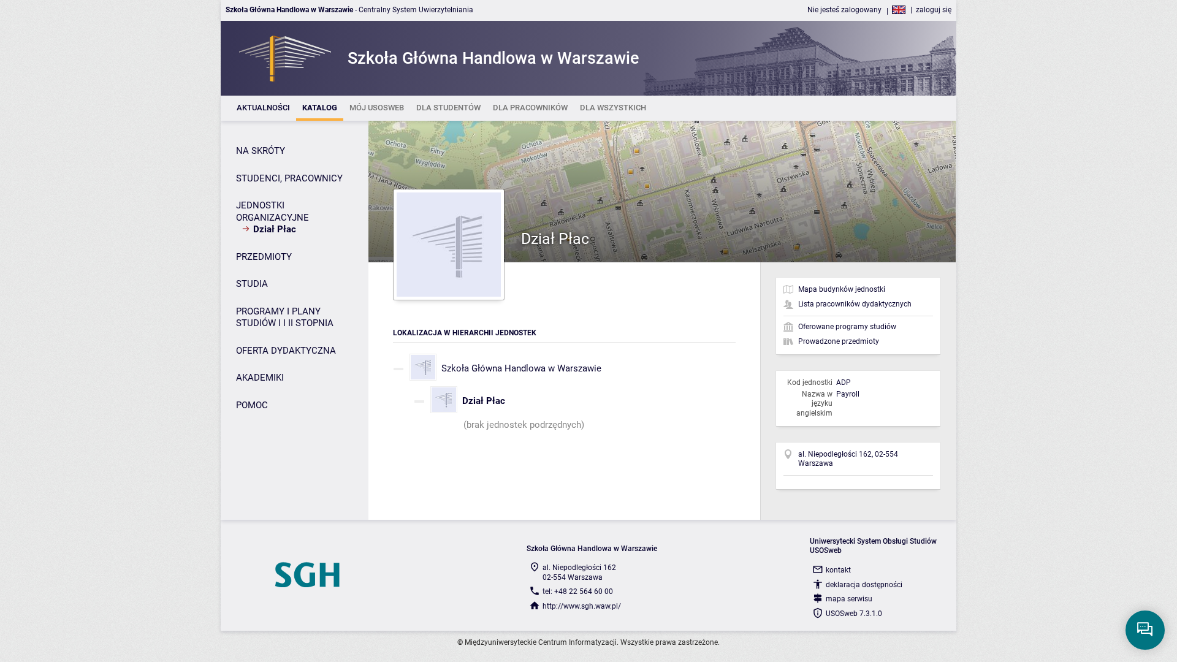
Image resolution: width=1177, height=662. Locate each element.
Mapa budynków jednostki (841, 289)
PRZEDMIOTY (264, 256)
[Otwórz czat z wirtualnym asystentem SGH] (1145, 630)
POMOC (252, 405)
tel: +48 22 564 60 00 (578, 591)
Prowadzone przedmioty (838, 341)
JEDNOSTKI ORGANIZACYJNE (272, 211)
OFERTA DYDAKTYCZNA (286, 350)
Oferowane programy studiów (847, 326)
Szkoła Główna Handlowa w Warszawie (521, 368)
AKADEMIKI (260, 377)
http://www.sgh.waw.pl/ (582, 606)
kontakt (838, 570)
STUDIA (252, 283)
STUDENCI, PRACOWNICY (289, 178)
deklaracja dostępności (864, 584)
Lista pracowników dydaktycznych (855, 304)
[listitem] (263, 108)
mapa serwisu (849, 599)
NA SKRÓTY (260, 150)
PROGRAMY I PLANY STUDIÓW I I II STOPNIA (284, 317)
